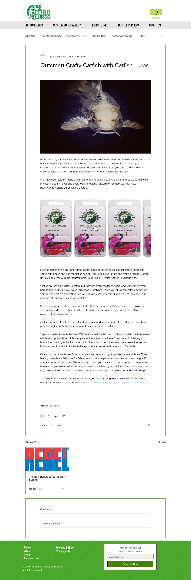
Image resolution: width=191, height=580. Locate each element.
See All (162, 442)
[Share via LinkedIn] (56, 416)
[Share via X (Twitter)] (49, 416)
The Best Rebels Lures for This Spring (47, 478)
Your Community (51, 36)
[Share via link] (63, 416)
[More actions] (149, 56)
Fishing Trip (98, 36)
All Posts (30, 36)
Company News (76, 36)
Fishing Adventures (122, 36)
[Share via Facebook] (41, 416)
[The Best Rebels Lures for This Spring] (47, 459)
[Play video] (95, 229)
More (143, 36)
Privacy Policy (65, 547)
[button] (155, 12)
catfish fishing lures (50, 406)
